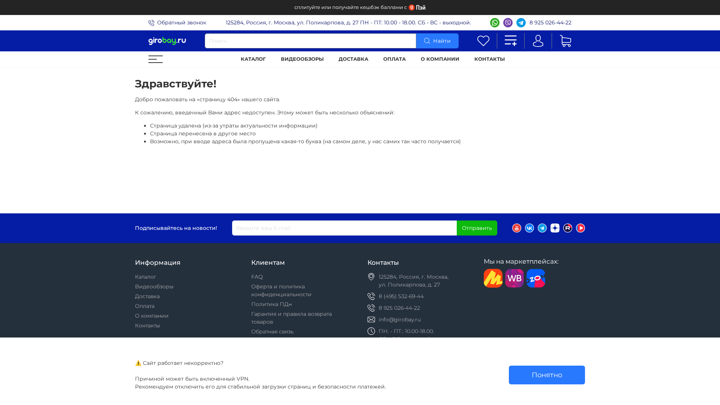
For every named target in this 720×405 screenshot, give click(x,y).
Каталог (253, 59)
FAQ (257, 276)
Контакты (489, 59)
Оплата (394, 59)
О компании (440, 59)
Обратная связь (272, 331)
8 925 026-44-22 (551, 22)
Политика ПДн (271, 304)
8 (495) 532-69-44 (401, 296)
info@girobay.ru (400, 319)
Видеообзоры (302, 59)
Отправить (477, 228)
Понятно (547, 375)
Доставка (353, 59)
